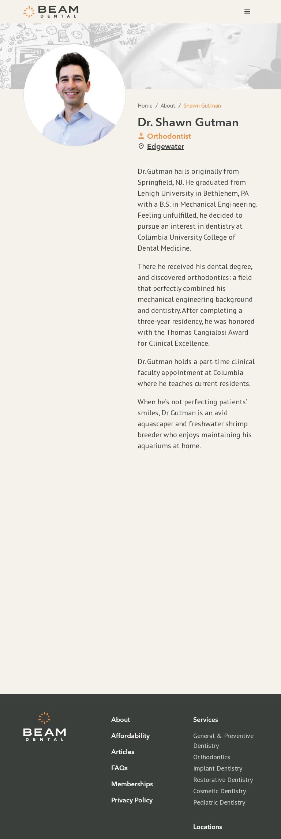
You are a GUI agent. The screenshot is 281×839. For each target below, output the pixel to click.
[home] (50, 12)
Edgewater (165, 146)
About (168, 105)
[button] (247, 11)
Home (145, 105)
